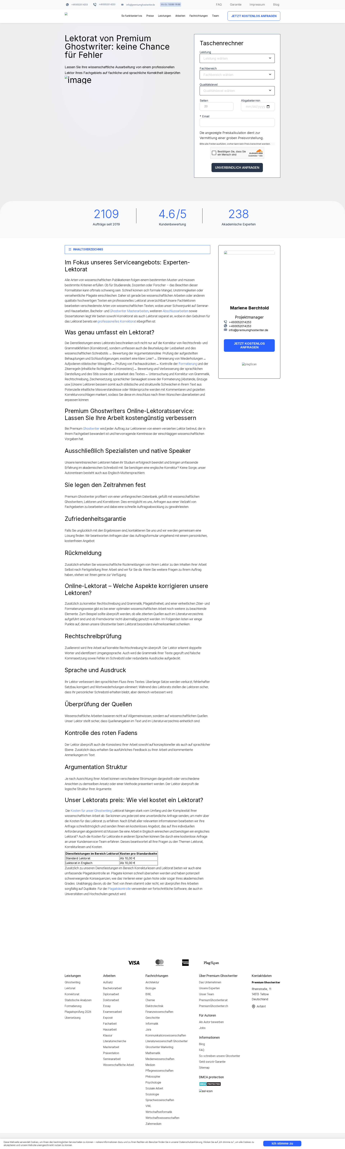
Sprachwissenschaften (160, 1100)
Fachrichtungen (199, 15)
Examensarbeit (112, 1011)
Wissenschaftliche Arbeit (118, 1065)
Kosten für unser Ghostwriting (91, 810)
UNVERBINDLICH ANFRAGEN (237, 167)
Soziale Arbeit (154, 1088)
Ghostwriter (91, 428)
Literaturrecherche (114, 1041)
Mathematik (153, 1053)
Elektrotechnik (154, 1006)
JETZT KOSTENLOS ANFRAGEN (254, 16)
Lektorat (70, 988)
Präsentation (111, 1053)
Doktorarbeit (111, 1000)
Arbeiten (180, 15)
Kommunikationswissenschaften (166, 1035)
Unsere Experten (209, 988)
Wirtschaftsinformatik (159, 1112)
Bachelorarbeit (112, 988)
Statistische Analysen (78, 1000)
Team (215, 15)
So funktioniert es (131, 15)
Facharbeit (110, 1023)
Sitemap (204, 1067)
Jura (148, 1029)
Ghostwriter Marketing (159, 1047)
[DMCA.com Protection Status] (210, 1084)
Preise (150, 15)
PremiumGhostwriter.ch (213, 1006)
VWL (148, 1106)
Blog (276, 4)
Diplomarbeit (111, 994)
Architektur (152, 982)
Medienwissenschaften (160, 1059)
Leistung (205, 52)
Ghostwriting (72, 982)
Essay (107, 1006)
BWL (148, 994)
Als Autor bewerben (211, 1022)
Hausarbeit (110, 1029)
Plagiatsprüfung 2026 (78, 1011)
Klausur (107, 1035)
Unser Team (206, 994)
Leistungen (164, 15)
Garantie (236, 4)
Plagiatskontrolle (119, 889)
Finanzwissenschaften (159, 1011)
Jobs (202, 1028)
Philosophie (153, 1076)
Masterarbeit (111, 1047)
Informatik (152, 1023)
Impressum (257, 4)
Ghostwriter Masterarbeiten (129, 311)
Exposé (108, 1017)
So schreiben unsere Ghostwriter (219, 1056)
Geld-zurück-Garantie (212, 1061)
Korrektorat (72, 994)
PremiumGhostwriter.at (213, 1000)
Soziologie (152, 1094)
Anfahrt (261, 1006)
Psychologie (153, 1082)
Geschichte (153, 1017)
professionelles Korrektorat (117, 321)
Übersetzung (72, 1017)
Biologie (151, 988)
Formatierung (188, 364)
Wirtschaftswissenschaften (162, 1118)
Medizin (150, 1065)
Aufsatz (108, 982)
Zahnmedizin (153, 1123)
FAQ (219, 4)
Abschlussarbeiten (175, 311)
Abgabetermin (250, 100)
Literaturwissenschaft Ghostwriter (167, 1041)
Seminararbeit (112, 1059)
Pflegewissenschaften (159, 1070)
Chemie (150, 1000)
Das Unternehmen (210, 982)
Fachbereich (208, 68)
